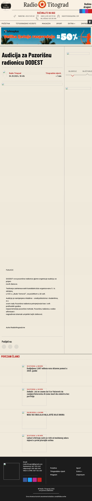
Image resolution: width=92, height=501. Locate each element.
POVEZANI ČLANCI (10, 356)
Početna (6, 23)
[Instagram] (87, 11)
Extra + (71, 23)
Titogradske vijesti (26, 23)
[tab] (73, 71)
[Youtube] (39, 480)
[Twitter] (84, 11)
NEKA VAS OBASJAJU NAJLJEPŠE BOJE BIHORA (45, 414)
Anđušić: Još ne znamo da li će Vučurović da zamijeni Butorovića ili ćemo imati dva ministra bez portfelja (48, 394)
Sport (59, 23)
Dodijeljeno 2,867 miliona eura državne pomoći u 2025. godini (47, 369)
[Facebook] (81, 11)
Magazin (46, 23)
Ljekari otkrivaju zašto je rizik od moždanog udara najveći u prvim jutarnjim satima (48, 439)
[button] (4, 347)
